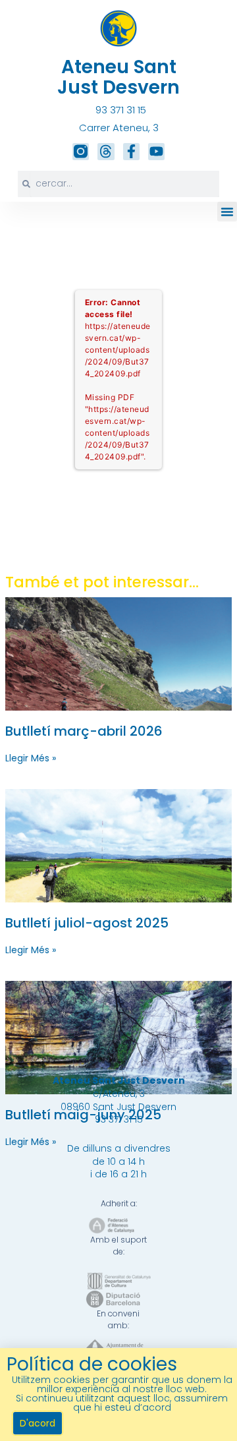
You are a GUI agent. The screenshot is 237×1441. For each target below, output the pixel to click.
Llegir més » (30, 758)
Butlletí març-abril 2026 (84, 731)
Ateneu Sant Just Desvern (118, 77)
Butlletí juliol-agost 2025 (87, 923)
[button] (227, 211)
